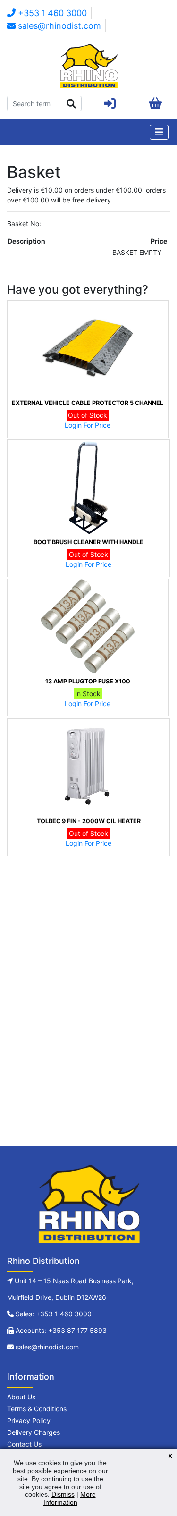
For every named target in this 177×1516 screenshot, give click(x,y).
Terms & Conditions (37, 1409)
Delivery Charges (33, 1432)
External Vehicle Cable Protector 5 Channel (87, 402)
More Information (69, 1498)
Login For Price (87, 425)
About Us (21, 1397)
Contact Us (24, 1444)
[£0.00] (155, 103)
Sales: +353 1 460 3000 (54, 1314)
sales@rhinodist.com (58, 26)
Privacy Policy (29, 1420)
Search (71, 104)
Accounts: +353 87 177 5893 (61, 1330)
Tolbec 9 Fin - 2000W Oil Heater (89, 821)
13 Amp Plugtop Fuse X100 (87, 681)
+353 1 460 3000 (51, 13)
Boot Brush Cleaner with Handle (88, 542)
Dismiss (63, 1494)
